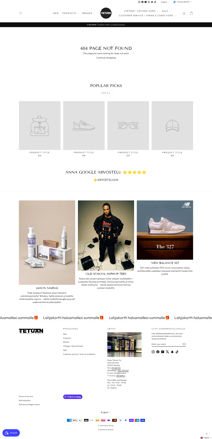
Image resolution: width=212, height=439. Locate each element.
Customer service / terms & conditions (146, 15)
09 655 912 (116, 368)
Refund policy (25, 400)
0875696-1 (120, 375)
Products (70, 13)
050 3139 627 (123, 370)
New (56, 13)
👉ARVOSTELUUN (106, 180)
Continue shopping (106, 57)
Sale (165, 11)
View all (106, 93)
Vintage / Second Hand (140, 11)
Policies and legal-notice (29, 404)
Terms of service (26, 396)
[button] (206, 438)
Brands (87, 13)
